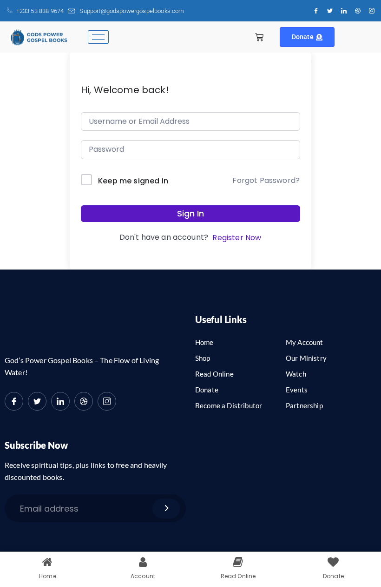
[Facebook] (316, 11)
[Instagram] (372, 11)
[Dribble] (358, 11)
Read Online (214, 374)
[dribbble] (83, 401)
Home (204, 342)
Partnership (304, 405)
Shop (202, 358)
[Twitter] (330, 11)
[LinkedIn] (344, 11)
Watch (296, 374)
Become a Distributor (228, 405)
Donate (303, 36)
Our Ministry (306, 358)
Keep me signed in (133, 180)
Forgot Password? (266, 180)
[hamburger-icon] (98, 37)
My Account (304, 342)
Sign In (190, 213)
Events (297, 389)
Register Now (236, 237)
